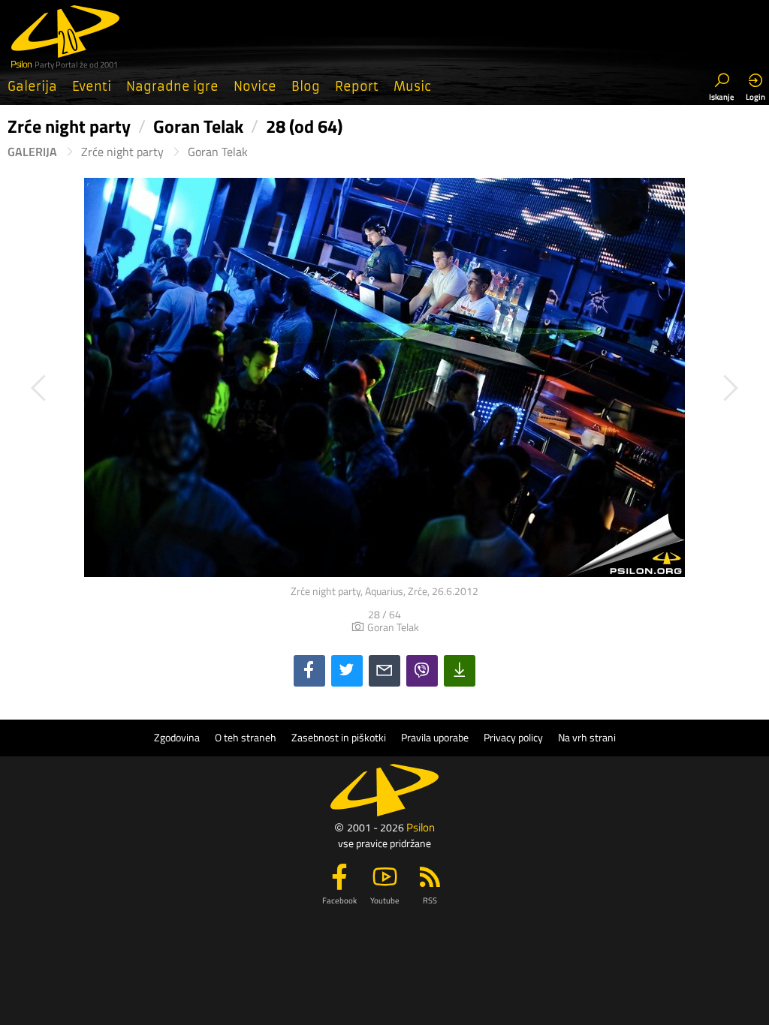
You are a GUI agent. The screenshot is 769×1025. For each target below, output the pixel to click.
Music (412, 86)
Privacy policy (513, 737)
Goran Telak (218, 152)
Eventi (91, 86)
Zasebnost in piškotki (338, 737)
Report (356, 86)
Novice (255, 86)
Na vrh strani (587, 737)
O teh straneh (245, 737)
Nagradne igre (172, 86)
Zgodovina (177, 737)
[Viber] (422, 671)
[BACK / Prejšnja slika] (196, 388)
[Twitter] (347, 671)
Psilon (420, 827)
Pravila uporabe (435, 737)
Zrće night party (122, 152)
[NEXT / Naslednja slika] (572, 388)
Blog (305, 86)
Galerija (32, 86)
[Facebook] (309, 671)
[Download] (459, 671)
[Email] (384, 671)
